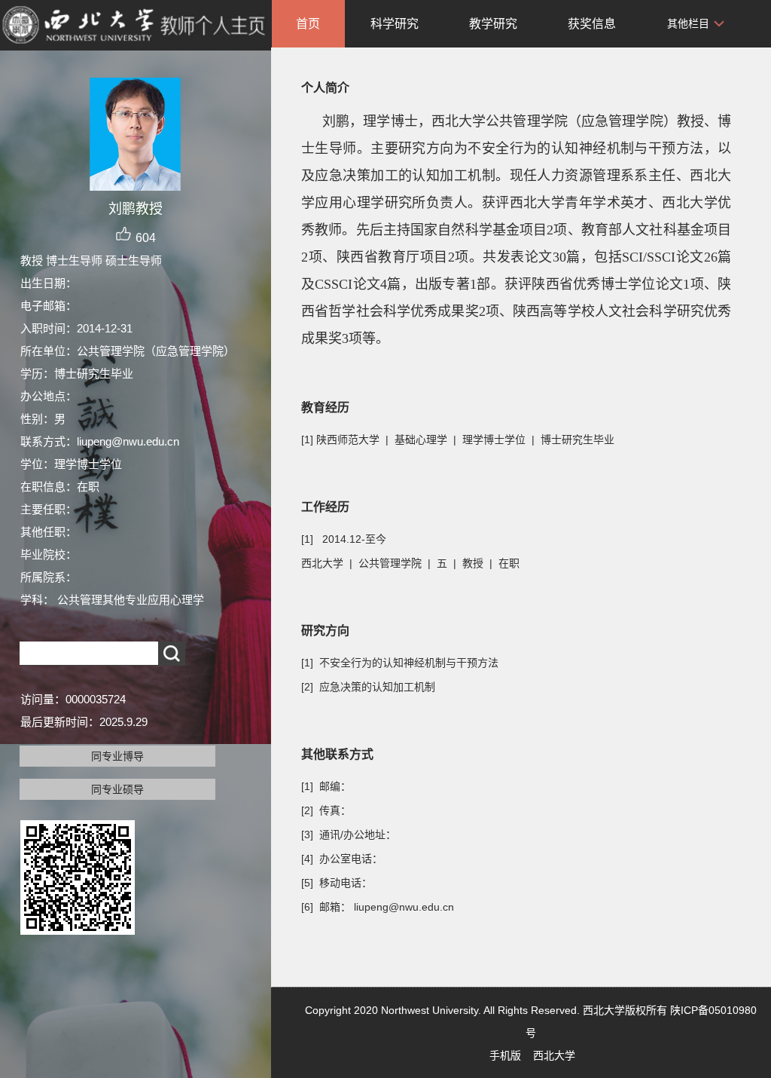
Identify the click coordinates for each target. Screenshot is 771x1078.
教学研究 (493, 23)
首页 (308, 23)
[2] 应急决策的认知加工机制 (368, 687)
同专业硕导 (117, 789)
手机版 (505, 1055)
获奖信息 (592, 23)
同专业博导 (117, 756)
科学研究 (394, 23)
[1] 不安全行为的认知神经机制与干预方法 (399, 663)
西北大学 (554, 1055)
